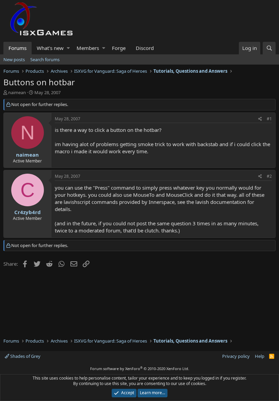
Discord (145, 48)
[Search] (269, 48)
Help (259, 356)
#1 (269, 119)
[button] (68, 48)
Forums (18, 48)
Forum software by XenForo (139, 368)
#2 (269, 176)
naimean (17, 92)
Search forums (45, 59)
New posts (14, 59)
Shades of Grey (24, 356)
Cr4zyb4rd (27, 212)
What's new (50, 48)
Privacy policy (236, 356)
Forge (119, 48)
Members (88, 48)
